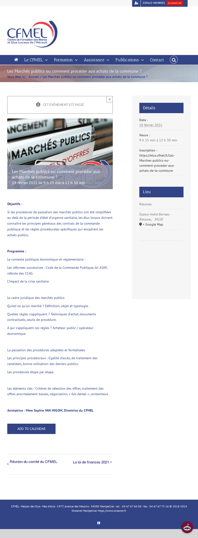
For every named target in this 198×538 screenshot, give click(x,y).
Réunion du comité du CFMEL (33, 461)
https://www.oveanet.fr (112, 510)
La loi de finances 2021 (91, 461)
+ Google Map (153, 224)
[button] (174, 60)
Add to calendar (31, 429)
